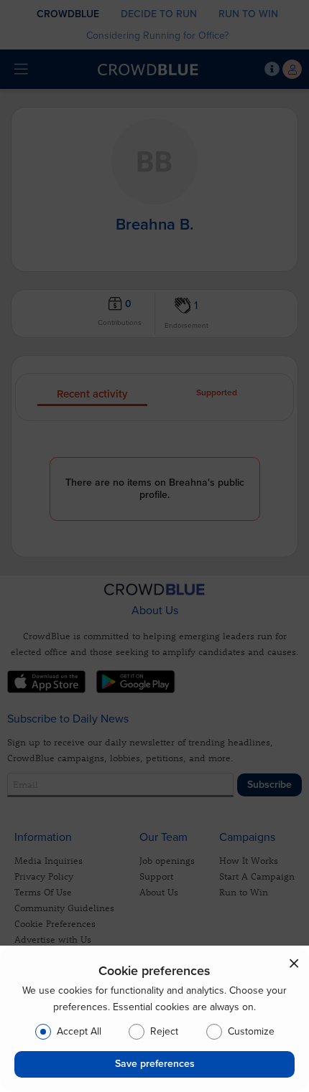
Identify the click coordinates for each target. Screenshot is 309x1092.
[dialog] (154, 1019)
